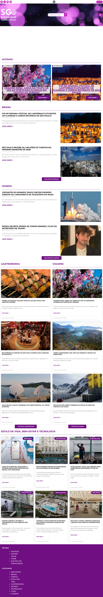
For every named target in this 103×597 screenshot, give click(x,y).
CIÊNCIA (14, 577)
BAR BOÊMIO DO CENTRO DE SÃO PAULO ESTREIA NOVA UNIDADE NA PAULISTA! (25, 353)
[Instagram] (4, 2)
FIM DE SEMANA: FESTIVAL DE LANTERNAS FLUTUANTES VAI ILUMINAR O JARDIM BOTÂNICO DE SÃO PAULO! (26, 89)
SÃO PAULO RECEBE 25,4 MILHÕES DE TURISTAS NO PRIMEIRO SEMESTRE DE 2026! (26, 148)
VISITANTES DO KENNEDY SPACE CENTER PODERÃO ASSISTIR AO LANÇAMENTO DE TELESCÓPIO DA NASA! (76, 89)
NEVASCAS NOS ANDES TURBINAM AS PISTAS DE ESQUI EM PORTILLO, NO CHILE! (74, 406)
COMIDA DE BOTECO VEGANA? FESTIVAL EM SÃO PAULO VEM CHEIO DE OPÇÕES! (23, 301)
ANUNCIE (15, 551)
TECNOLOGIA (16, 589)
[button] (100, 14)
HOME (13, 559)
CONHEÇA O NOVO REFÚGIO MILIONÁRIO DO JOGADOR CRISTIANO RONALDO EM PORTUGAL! (50, 522)
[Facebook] (10, 2)
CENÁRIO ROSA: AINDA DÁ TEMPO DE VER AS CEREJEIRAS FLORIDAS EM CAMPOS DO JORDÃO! (73, 301)
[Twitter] (1, 2)
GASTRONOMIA (17, 584)
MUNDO (14, 586)
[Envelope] (54, 2)
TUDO (13, 591)
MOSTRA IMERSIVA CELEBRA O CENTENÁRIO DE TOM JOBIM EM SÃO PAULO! (15, 522)
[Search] (65, 14)
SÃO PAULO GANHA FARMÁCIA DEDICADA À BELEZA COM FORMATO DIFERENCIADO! (85, 521)
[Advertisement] (51, 41)
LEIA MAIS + (7, 126)
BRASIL (14, 574)
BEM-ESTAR (16, 572)
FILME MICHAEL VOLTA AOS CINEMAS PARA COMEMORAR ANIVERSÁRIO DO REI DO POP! (86, 468)
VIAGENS (15, 594)
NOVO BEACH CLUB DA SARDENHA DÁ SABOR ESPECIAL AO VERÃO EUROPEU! (26, 406)
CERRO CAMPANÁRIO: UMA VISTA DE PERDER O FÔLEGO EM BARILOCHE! (74, 353)
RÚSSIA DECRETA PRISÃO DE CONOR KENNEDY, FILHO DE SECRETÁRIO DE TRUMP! (29, 227)
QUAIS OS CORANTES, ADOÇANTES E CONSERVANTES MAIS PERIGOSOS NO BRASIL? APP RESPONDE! (15, 468)
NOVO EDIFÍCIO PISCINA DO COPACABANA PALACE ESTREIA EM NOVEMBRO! (51, 467)
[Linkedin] (7, 2)
